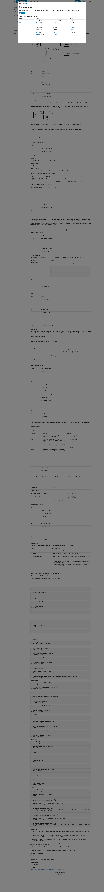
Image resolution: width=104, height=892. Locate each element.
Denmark (37, 22)
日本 (70, 30)
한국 (70, 32)
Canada (20, 22)
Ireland (37, 30)
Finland (37, 27)
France (37, 29)
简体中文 (72, 27)
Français (55, 34)
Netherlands (55, 20)
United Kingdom (56, 35)
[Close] (85, 3)
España (37, 25)
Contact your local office (52, 39)
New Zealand (72, 24)
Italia (36, 32)
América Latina (21, 20)
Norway (54, 22)
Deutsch (55, 30)
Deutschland (38, 24)
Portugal (54, 25)
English (55, 32)
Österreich (55, 24)
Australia (71, 20)
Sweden (54, 27)
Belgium (37, 20)
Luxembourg (38, 34)
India (71, 22)
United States (21, 24)
